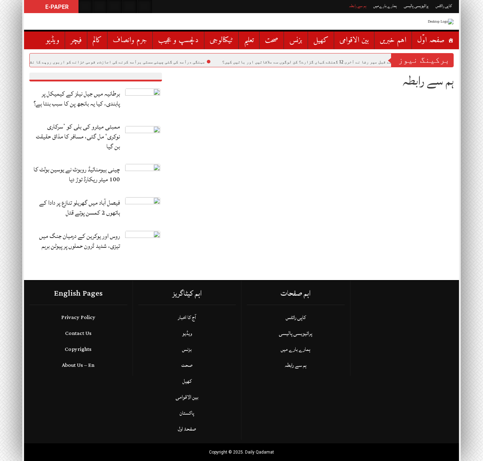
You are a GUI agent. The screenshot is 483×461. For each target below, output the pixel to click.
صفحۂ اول (187, 429)
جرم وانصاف (130, 40)
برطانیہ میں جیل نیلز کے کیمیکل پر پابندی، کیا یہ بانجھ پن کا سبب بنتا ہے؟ (77, 98)
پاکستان (187, 413)
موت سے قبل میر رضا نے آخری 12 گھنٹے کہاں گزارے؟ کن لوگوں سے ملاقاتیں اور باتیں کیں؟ (311, 61)
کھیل (320, 40)
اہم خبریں (393, 40)
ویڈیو (52, 40)
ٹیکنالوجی (221, 40)
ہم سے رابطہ (357, 6)
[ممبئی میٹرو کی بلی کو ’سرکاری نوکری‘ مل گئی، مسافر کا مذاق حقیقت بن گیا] (142, 139)
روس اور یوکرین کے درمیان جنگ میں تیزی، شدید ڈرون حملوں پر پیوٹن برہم (79, 241)
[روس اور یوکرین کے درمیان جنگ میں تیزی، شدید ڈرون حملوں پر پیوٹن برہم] (142, 243)
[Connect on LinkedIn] (145, 6)
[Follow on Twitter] (115, 6)
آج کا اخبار (187, 317)
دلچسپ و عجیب (178, 40)
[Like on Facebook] (100, 6)
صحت (271, 40)
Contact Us (78, 333)
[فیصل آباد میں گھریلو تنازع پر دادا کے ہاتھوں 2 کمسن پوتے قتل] (142, 210)
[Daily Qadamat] (432, 21)
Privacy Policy (78, 317)
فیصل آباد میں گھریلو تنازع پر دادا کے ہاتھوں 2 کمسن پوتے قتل (79, 208)
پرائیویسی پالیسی (416, 6)
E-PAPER (56, 7)
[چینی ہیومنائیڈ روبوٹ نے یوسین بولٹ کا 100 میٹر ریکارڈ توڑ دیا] (142, 176)
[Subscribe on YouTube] (130, 6)
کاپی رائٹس (444, 6)
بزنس (295, 40)
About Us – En (78, 365)
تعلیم (249, 40)
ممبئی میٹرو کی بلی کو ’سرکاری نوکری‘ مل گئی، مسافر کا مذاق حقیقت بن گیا (78, 136)
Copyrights (78, 349)
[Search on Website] (85, 6)
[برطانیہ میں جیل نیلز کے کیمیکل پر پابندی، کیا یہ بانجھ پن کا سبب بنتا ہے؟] (142, 101)
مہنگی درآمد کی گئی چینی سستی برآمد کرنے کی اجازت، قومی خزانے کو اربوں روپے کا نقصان (113, 61)
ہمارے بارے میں (385, 6)
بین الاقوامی (354, 40)
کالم (97, 40)
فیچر (76, 40)
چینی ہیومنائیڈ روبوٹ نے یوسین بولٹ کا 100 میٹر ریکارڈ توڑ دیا (77, 174)
